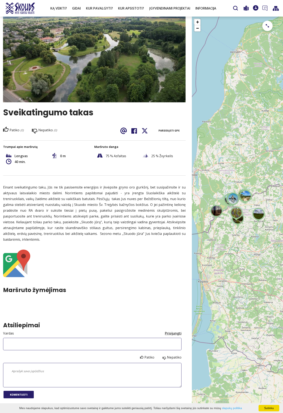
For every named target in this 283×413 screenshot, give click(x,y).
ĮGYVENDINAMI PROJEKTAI (169, 8)
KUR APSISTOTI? (131, 8)
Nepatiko (174, 357)
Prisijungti (173, 333)
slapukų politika (232, 408)
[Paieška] (236, 8)
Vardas (8, 333)
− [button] (197, 28)
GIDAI (76, 8)
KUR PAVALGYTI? (99, 8)
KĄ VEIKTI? (58, 8)
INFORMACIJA (205, 8)
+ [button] (197, 22)
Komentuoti (19, 394)
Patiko (149, 357)
